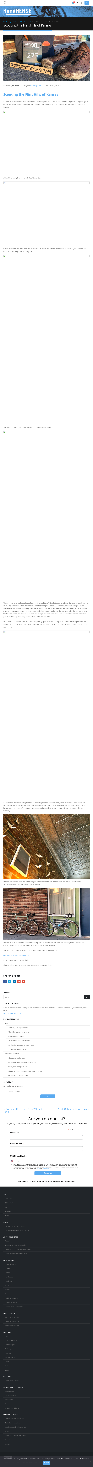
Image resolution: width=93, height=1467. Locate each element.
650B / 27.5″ (9, 1203)
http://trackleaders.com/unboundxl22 (16, 955)
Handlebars (9, 1277)
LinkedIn (14, 981)
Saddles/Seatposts (11, 1298)
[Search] (87, 997)
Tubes (7, 1216)
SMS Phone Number (19, 1156)
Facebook (5, 981)
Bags (6, 1336)
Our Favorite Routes (12, 1317)
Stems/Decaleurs (11, 1302)
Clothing (8, 1349)
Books (7, 1404)
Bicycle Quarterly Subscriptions (15, 1427)
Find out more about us (12, 1013)
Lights (7, 1362)
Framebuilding (10, 1357)
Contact (7, 1444)
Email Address (17, 1143)
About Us (8, 1241)
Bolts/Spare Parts (11, 1340)
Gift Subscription (10, 1395)
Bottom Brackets (10, 1264)
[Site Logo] (17, 11)
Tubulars (8, 1211)
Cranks (7, 1273)
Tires (7, 1023)
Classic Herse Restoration (14, 1307)
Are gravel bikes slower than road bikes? (22, 1062)
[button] (5, 2)
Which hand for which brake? (18, 1075)
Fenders (8, 1353)
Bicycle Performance (12, 1053)
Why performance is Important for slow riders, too (25, 1071)
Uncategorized (35, 86)
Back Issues (9, 1400)
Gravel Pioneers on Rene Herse (16, 1254)
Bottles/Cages (10, 1345)
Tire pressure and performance (19, 1041)
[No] (90, 1461)
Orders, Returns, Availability (14, 1419)
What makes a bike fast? (16, 1058)
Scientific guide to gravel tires (18, 1028)
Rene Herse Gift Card (12, 1381)
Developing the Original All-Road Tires (18, 1249)
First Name (15, 1132)
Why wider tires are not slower (18, 1032)
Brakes (7, 1268)
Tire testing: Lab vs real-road (17, 1049)
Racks (7, 1366)
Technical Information (12, 1423)
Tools (7, 1370)
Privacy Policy (46, 1168)
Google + (19, 981)
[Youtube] (77, 2)
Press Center (9, 1440)
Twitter (9, 981)
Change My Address (12, 1408)
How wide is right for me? (16, 1036)
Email (23, 981)
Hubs (7, 1285)
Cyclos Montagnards (12, 1321)
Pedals (7, 1290)
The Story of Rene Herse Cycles (15, 1245)
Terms (38, 1168)
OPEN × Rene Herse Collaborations (17, 1230)
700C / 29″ (8, 1199)
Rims (6, 1294)
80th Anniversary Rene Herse (15, 1226)
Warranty (8, 1431)
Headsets (8, 1281)
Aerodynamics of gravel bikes (18, 1067)
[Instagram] (81, 2)
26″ (6, 1207)
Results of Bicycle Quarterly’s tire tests (21, 1045)
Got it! (46, 1463)
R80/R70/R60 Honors (12, 1326)
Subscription (9, 1391)
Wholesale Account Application (15, 1436)
